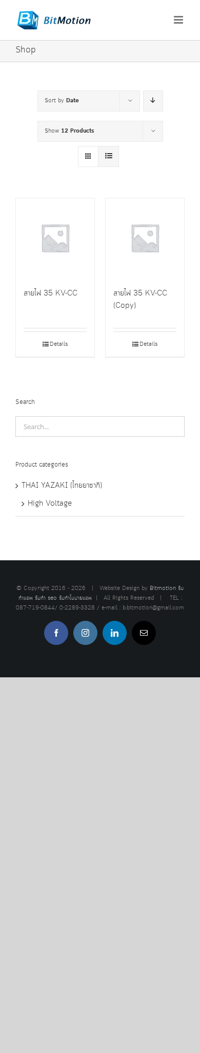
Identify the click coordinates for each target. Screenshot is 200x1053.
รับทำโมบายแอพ (75, 598)
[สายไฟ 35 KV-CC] (55, 237)
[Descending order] (153, 101)
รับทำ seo (46, 598)
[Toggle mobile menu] (179, 19)
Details (59, 344)
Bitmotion (163, 588)
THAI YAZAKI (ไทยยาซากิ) (62, 486)
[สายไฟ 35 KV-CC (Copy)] (145, 237)
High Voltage (50, 503)
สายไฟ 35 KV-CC (50, 293)
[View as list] (108, 156)
